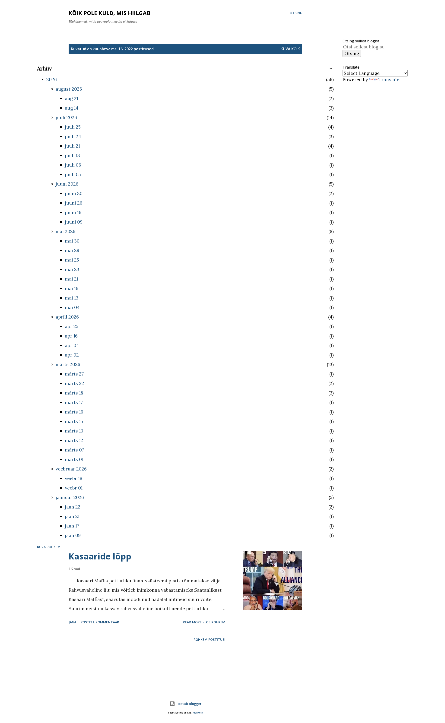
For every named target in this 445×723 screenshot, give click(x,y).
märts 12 (74, 440)
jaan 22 (72, 507)
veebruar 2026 (71, 469)
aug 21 (71, 98)
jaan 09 (73, 535)
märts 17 (74, 402)
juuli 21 (72, 146)
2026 (51, 79)
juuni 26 (73, 203)
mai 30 (72, 241)
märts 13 (74, 431)
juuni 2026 (67, 184)
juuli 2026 (66, 117)
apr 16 (71, 336)
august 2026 (69, 89)
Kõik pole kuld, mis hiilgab (109, 13)
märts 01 (74, 459)
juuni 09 (74, 222)
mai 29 (72, 250)
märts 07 (74, 450)
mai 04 (72, 307)
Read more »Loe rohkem (204, 622)
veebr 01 (74, 488)
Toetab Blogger (188, 703)
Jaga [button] (72, 622)
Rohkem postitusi (209, 639)
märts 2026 (68, 364)
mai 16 (71, 288)
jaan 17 (72, 526)
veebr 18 (73, 478)
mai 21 (71, 279)
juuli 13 (72, 155)
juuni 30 (74, 193)
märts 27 (74, 374)
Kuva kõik (290, 48)
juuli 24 (73, 136)
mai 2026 (65, 231)
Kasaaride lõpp (100, 556)
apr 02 (72, 355)
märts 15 (74, 421)
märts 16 (74, 412)
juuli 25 (73, 127)
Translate (389, 79)
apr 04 (72, 345)
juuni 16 (73, 212)
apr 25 (71, 326)
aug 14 (71, 108)
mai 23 (72, 269)
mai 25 (72, 260)
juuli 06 (73, 165)
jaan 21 (72, 516)
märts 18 (74, 393)
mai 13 (71, 298)
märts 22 (74, 383)
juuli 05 (73, 174)
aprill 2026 (67, 317)
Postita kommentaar (100, 622)
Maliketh (198, 712)
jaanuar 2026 (70, 497)
